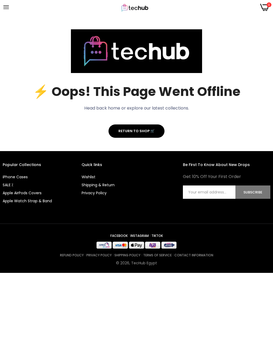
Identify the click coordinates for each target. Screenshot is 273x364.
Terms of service (157, 255)
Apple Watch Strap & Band (27, 201)
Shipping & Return (98, 185)
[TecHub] (135, 7)
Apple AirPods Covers (22, 193)
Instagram (139, 235)
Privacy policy (99, 255)
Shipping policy (127, 255)
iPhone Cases (15, 177)
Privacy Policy (94, 193)
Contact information (193, 255)
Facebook (119, 235)
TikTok (157, 235)
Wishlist (88, 177)
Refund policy (72, 255)
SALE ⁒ (8, 185)
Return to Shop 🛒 (136, 131)
